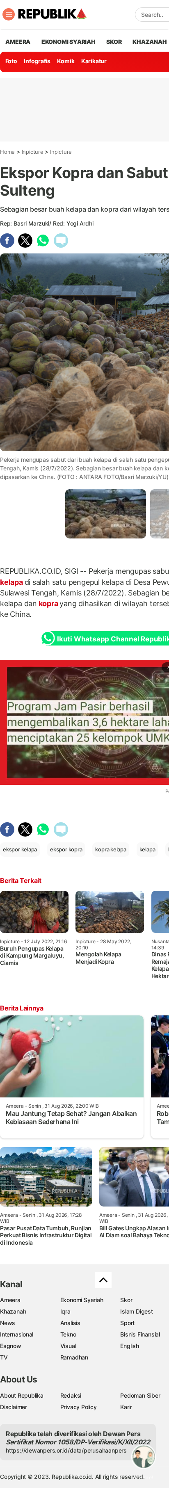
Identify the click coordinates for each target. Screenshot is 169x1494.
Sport (127, 1322)
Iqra (65, 1311)
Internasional (16, 1334)
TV (4, 1357)
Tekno (68, 1334)
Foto (11, 60)
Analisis (70, 1322)
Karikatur (94, 60)
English (129, 1345)
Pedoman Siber (140, 1395)
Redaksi (71, 1395)
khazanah (149, 41)
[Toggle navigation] (8, 14)
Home (7, 151)
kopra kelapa (110, 849)
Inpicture (32, 151)
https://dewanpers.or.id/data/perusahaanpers (66, 1450)
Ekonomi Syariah (68, 41)
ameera (17, 41)
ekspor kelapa (20, 849)
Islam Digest (136, 1311)
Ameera (10, 1299)
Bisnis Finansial (140, 1334)
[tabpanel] (105, 513)
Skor (126, 1299)
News (7, 1322)
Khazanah (13, 1311)
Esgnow (10, 1345)
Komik (65, 60)
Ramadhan (74, 1357)
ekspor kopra (66, 849)
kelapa (12, 582)
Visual (68, 1345)
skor (113, 41)
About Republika (21, 1395)
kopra (48, 603)
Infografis (37, 60)
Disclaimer (13, 1406)
